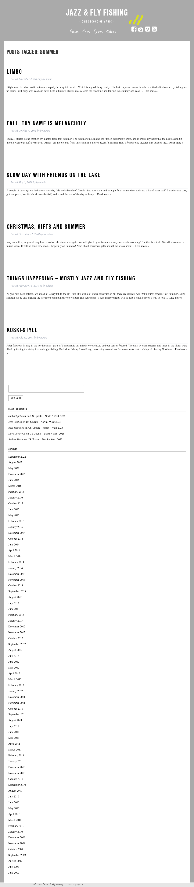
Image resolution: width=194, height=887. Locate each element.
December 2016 (16, 474)
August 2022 (15, 462)
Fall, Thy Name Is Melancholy (46, 123)
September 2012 (17, 644)
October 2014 (15, 538)
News (74, 32)
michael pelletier (17, 415)
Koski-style (22, 330)
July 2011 (13, 726)
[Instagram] (141, 31)
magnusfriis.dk (78, 884)
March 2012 (14, 679)
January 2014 (15, 568)
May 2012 (13, 667)
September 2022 (17, 456)
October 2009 (15, 849)
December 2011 (16, 697)
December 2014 (16, 532)
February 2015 (16, 521)
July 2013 (13, 603)
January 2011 (15, 761)
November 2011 (16, 702)
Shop (86, 32)
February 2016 (16, 491)
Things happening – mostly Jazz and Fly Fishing (71, 278)
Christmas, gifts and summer (46, 226)
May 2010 (13, 808)
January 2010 (15, 831)
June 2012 (13, 661)
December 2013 (16, 574)
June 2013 (13, 609)
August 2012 (15, 650)
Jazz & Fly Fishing (97, 12)
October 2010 (15, 779)
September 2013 (17, 591)
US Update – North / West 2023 (47, 416)
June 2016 (13, 480)
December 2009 (16, 837)
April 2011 (14, 743)
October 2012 (15, 638)
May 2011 (13, 738)
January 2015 (15, 527)
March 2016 (14, 486)
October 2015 (15, 503)
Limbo (14, 71)
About (98, 32)
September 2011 (17, 714)
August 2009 (15, 861)
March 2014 (14, 556)
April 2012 (14, 673)
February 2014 (16, 562)
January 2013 (15, 620)
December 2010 (16, 767)
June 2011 (13, 732)
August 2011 (15, 720)
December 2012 (16, 626)
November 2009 (16, 843)
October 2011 (15, 708)
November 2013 (16, 579)
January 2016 (15, 497)
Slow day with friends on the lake (54, 175)
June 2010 (13, 802)
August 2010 (15, 790)
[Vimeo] (147, 31)
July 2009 (13, 866)
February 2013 (16, 614)
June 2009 (13, 872)
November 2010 (16, 773)
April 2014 (14, 550)
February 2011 (16, 755)
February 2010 (16, 826)
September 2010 (17, 784)
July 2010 (13, 796)
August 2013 (15, 597)
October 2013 (15, 585)
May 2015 (13, 515)
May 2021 (13, 468)
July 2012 (13, 656)
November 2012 (16, 632)
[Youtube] (154, 31)
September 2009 (17, 855)
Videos (111, 32)
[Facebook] (134, 31)
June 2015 (13, 509)
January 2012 (15, 691)
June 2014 (13, 544)
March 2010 (14, 820)
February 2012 (16, 685)
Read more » (151, 91)
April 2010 (14, 814)
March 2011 (14, 749)
